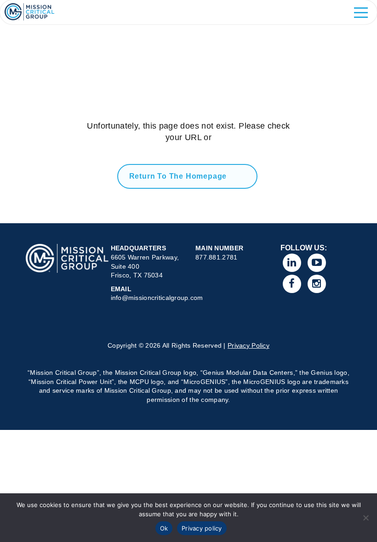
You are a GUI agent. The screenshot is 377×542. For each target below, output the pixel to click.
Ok (164, 528)
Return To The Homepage (178, 176)
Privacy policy (202, 528)
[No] (365, 517)
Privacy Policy (248, 345)
